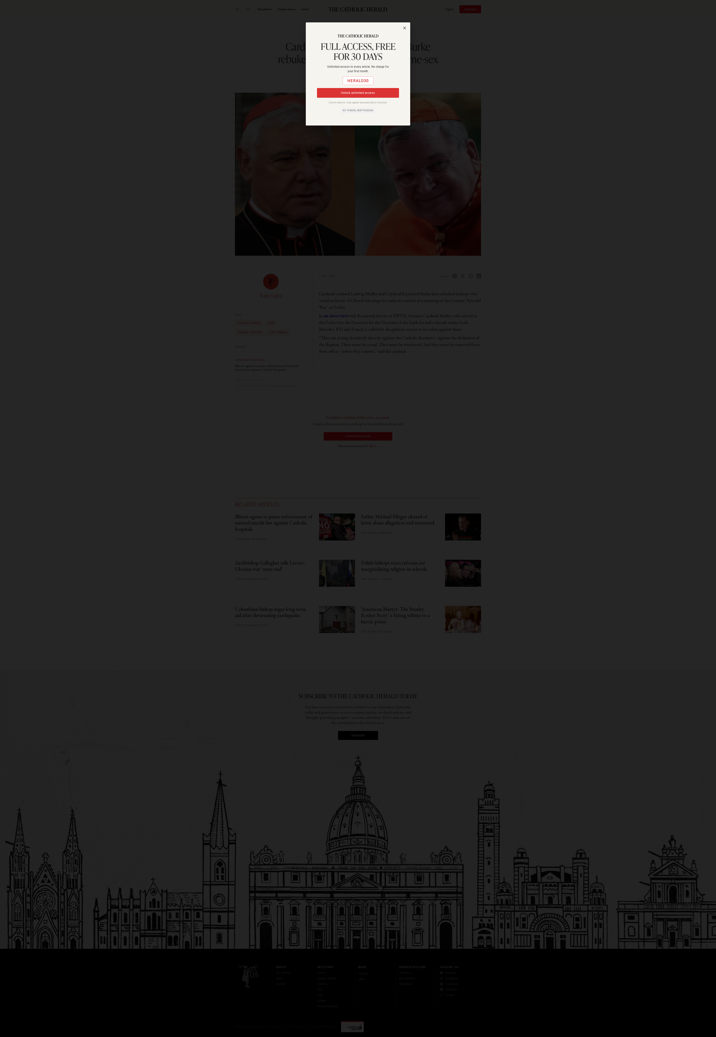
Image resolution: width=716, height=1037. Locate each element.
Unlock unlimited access (358, 93)
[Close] (404, 28)
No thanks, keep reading (358, 110)
